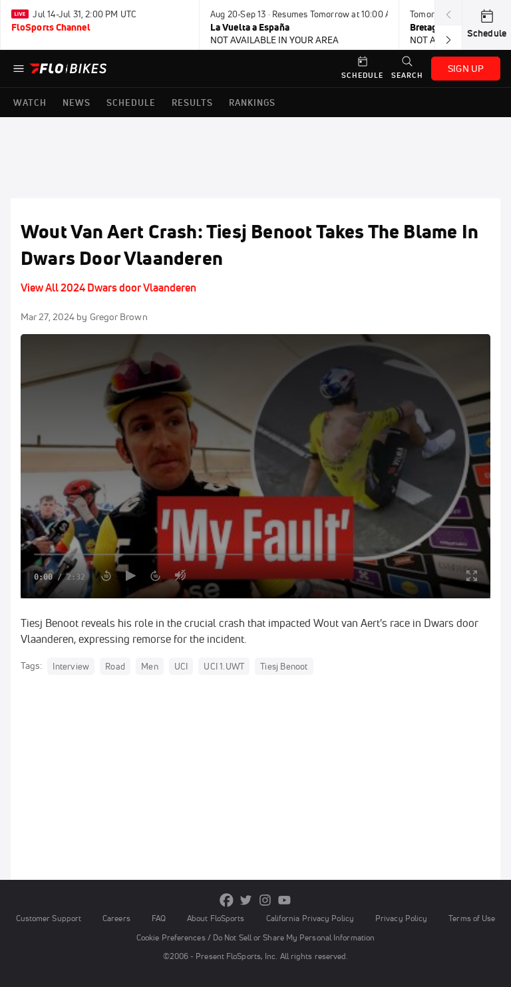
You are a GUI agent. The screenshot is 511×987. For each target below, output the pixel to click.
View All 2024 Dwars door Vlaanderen (108, 287)
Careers (116, 918)
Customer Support (49, 918)
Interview (71, 666)
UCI (181, 666)
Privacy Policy (401, 918)
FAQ (159, 918)
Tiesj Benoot (283, 666)
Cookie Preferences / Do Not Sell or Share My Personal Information (255, 937)
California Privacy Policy (310, 918)
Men (149, 666)
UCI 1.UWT (224, 666)
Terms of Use (471, 918)
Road (115, 666)
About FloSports (215, 918)
